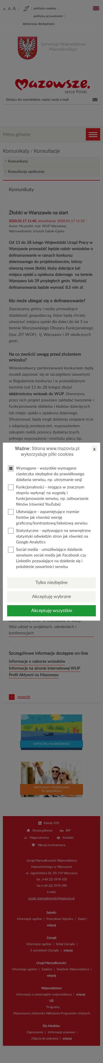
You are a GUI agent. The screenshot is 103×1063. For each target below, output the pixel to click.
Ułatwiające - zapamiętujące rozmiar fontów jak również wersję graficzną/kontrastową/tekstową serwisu (52, 517)
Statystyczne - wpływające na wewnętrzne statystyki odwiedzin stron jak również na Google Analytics (53, 536)
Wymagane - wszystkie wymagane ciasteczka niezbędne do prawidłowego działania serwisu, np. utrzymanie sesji (50, 474)
